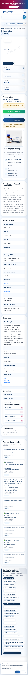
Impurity (16, 28)
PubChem (7, 380)
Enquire (6, 33)
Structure (9, 63)
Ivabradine (9, 28)
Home (2, 28)
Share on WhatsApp (15, 111)
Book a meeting (15, 7)
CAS (5, 378)
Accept (17, 671)
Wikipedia (7, 382)
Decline (23, 671)
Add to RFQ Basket (15, 120)
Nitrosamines (20, 23)
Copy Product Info (15, 116)
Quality (20, 63)
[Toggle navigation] (25, 12)
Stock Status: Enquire (12, 105)
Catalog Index (12, 23)
